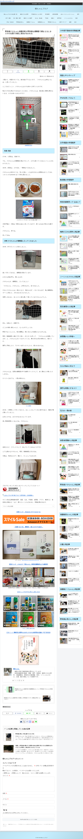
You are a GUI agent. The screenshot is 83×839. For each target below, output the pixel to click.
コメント (6, 775)
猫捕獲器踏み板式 (28, 145)
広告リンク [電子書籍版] (28, 632)
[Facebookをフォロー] (17, 680)
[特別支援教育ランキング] (12, 491)
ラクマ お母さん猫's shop (29, 628)
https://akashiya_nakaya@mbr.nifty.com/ (30, 560)
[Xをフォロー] (15, 680)
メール (6, 799)
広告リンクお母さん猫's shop (28, 592)
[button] (39, 71)
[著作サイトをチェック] (13, 680)
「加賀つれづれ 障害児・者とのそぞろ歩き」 (28, 527)
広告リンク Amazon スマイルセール (29, 512)
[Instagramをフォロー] (19, 680)
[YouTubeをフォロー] (21, 680)
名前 (5, 793)
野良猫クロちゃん (7, 706)
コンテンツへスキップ (7, 1)
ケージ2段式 (28, 405)
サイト (5, 804)
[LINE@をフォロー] (23, 680)
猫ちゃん (16, 669)
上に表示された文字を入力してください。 (16, 813)
